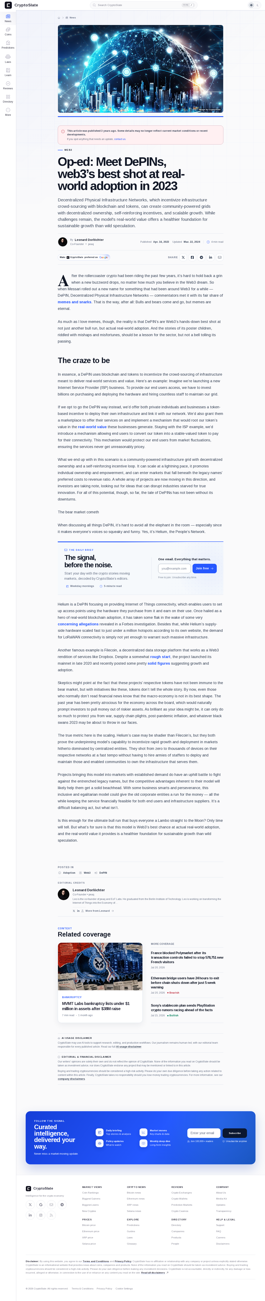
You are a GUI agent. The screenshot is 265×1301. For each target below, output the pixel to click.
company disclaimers (71, 1079)
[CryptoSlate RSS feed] (51, 1215)
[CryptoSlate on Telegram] (62, 1204)
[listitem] (66, 873)
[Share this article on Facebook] (192, 257)
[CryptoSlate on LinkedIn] (30, 1215)
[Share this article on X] (183, 257)
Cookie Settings (124, 1288)
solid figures (159, 663)
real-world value (92, 427)
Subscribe (235, 1133)
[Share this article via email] (219, 257)
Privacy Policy (123, 1261)
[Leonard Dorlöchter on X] (74, 911)
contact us (119, 139)
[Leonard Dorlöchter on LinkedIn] (78, 911)
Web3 (68, 150)
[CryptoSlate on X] (30, 1204)
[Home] (59, 17)
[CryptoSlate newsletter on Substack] (51, 1204)
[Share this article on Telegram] (201, 257)
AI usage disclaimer (128, 1046)
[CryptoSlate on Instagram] (40, 1215)
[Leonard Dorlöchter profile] (63, 894)
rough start (160, 657)
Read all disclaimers (153, 1272)
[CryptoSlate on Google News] (40, 1204)
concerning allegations (78, 624)
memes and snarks (74, 302)
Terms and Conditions (96, 1261)
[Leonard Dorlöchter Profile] (63, 242)
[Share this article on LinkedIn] (210, 257)
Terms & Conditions (82, 1288)
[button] (8, 112)
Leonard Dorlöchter (89, 239)
